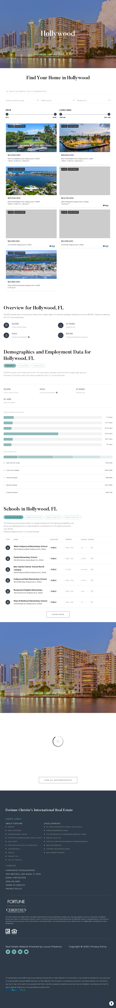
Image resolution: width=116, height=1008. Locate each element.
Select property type (15, 100)
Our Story (12, 841)
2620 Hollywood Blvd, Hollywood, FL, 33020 (30, 572)
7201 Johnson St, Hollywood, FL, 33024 (28, 593)
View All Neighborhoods (58, 780)
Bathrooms (46, 100)
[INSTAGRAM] (14, 952)
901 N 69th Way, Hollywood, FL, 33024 (28, 582)
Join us (11, 852)
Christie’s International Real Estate (25, 838)
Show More (58, 614)
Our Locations (14, 830)
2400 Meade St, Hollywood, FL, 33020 (28, 604)
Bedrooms (82, 100)
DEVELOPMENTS (52, 824)
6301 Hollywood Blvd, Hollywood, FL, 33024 (30, 549)
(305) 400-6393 (13, 881)
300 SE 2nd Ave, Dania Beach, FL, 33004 (29, 560)
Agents (11, 827)
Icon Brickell (14, 849)
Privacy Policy (99, 946)
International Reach (17, 834)
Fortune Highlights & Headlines (22, 845)
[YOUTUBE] (26, 952)
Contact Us (13, 856)
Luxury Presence (52, 946)
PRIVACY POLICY (14, 889)
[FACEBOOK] (8, 952)
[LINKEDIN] (20, 952)
